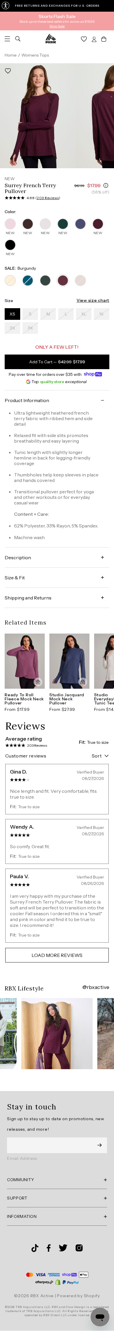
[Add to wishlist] (8, 71)
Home (11, 55)
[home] (51, 38)
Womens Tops (35, 55)
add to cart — (57, 361)
